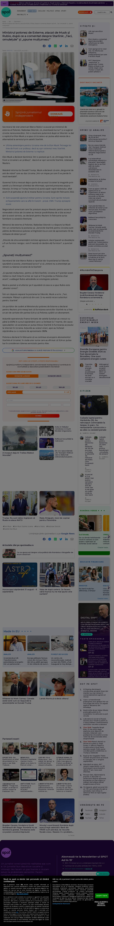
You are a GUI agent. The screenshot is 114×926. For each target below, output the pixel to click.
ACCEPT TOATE (101, 896)
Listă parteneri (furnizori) (61, 903)
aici (17, 912)
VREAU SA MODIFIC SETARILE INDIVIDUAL (101, 903)
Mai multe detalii (22, 894)
